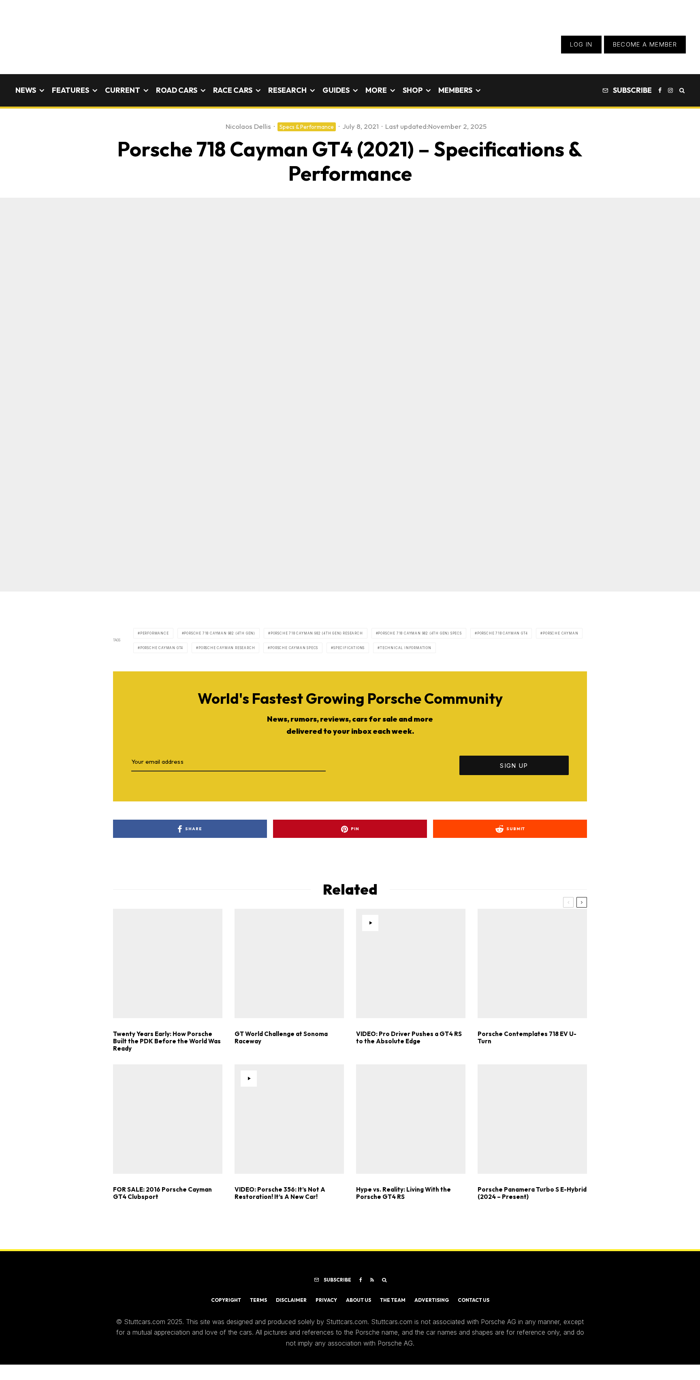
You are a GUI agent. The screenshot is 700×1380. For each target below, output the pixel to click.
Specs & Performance (307, 126)
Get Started (350, 974)
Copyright (226, 1300)
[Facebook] (660, 90)
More (376, 90)
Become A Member (645, 44)
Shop (413, 90)
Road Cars (176, 90)
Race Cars (232, 90)
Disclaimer (291, 1300)
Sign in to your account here (387, 1003)
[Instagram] (670, 90)
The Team (392, 1300)
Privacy (326, 1300)
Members (455, 90)
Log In (581, 44)
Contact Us (473, 1300)
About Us (358, 1300)
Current (122, 90)
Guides (336, 90)
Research (287, 90)
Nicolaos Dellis (248, 126)
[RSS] (372, 1279)
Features (70, 90)
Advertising (431, 1300)
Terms (258, 1300)
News (25, 90)
